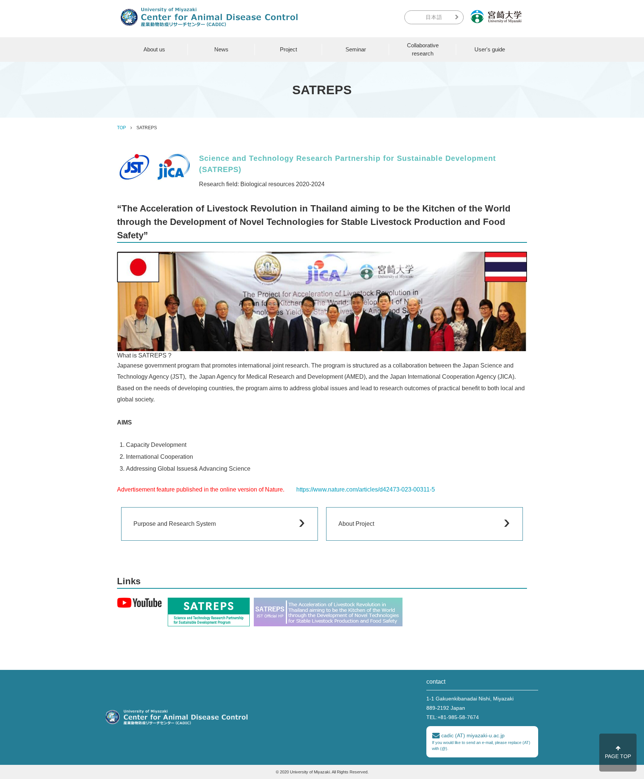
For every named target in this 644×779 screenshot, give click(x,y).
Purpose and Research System (174, 524)
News (221, 49)
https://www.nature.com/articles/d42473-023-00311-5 (365, 489)
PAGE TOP (618, 756)
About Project (356, 524)
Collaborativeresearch (423, 49)
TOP (121, 127)
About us (154, 49)
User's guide (489, 49)
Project (288, 49)
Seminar (355, 49)
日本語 (434, 17)
